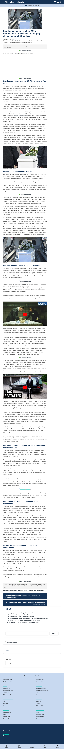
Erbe (45, 747)
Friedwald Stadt (39, 699)
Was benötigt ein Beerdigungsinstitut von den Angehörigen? (24, 620)
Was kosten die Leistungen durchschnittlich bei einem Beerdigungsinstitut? (28, 618)
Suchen (54, 633)
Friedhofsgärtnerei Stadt (40, 697)
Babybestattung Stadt (40, 679)
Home (6, 747)
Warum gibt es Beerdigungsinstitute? (18, 614)
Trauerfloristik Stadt (40, 714)
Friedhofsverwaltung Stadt (8, 699)
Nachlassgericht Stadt (40, 705)
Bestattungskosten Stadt (8, 690)
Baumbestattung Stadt (7, 681)
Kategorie (14, 40)
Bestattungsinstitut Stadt (41, 688)
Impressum (6, 734)
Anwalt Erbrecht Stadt (7, 679)
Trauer (4, 714)
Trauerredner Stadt (6, 718)
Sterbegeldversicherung (20, 115)
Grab (4, 701)
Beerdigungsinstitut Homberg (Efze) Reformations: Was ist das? (25, 613)
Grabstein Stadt (39, 701)
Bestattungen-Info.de (15, 2)
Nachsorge (5, 707)
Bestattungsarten (6, 688)
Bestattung (32, 747)
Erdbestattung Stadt (7, 694)
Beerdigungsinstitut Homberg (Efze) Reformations (31, 590)
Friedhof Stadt (6, 697)
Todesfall (38, 712)
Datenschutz (6, 735)
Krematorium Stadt (6, 705)
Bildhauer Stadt (6, 692)
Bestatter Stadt (39, 683)
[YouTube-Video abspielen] (25, 314)
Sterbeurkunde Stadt (40, 710)
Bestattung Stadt (39, 686)
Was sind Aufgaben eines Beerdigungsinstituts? (21, 616)
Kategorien (8, 659)
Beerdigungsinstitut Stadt (22, 40)
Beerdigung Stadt (39, 681)
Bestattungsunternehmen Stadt (42, 690)
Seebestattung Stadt (40, 707)
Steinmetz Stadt (6, 710)
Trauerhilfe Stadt (6, 716)
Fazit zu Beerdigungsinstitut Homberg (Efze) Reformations (23, 622)
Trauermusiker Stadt (40, 716)
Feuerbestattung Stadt (40, 694)
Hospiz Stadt (5, 703)
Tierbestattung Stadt (7, 712)
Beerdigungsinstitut (36, 86)
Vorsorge (19, 747)
